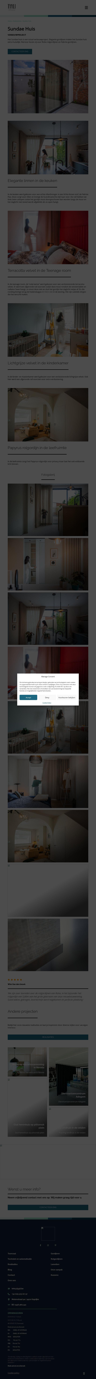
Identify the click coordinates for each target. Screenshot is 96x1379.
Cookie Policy (47, 703)
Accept (28, 697)
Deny (47, 697)
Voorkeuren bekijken (66, 697)
